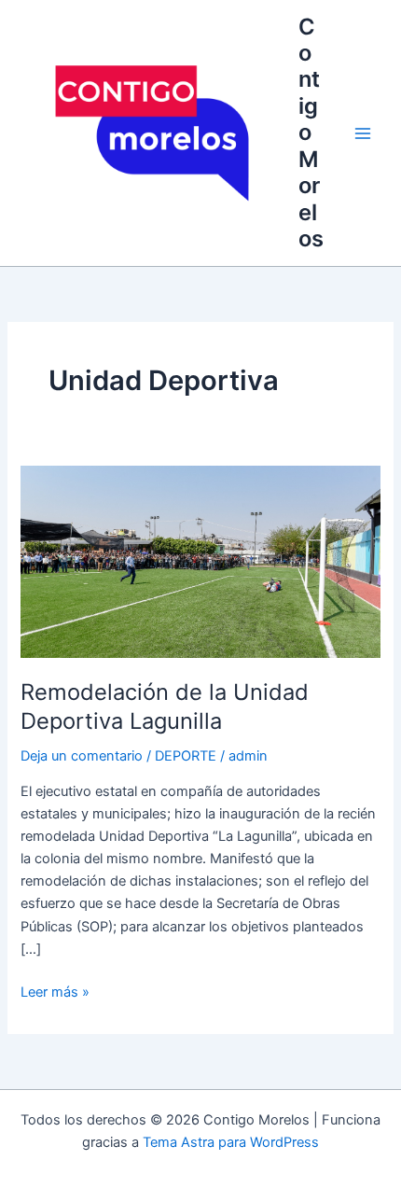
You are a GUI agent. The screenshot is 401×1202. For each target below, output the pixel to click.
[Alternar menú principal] (362, 133)
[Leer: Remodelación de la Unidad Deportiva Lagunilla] (200, 560)
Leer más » (55, 990)
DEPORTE (185, 756)
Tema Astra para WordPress (231, 1142)
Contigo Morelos (311, 133)
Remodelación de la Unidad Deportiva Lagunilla (165, 706)
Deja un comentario (82, 756)
